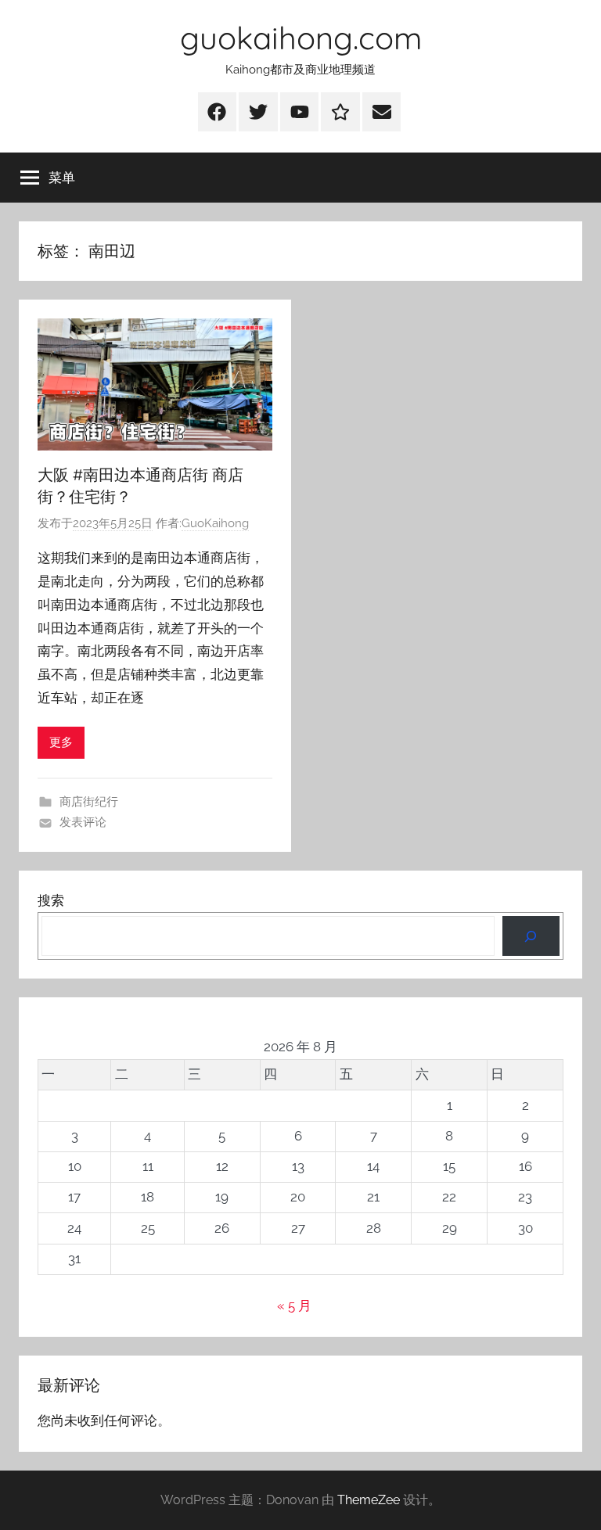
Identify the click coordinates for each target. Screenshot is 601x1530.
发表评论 (82, 822)
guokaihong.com (301, 37)
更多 (61, 742)
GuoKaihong (215, 523)
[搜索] (531, 936)
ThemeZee (368, 1499)
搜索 (51, 900)
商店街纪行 (88, 802)
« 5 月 (294, 1305)
